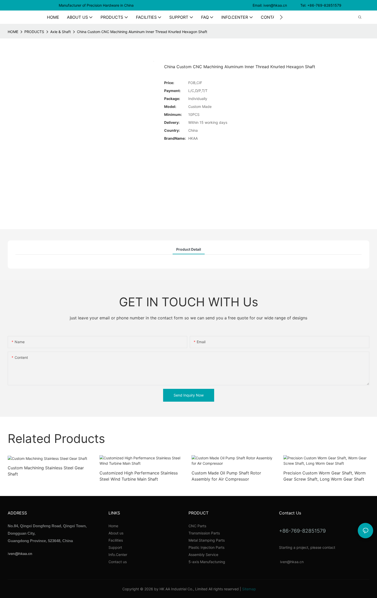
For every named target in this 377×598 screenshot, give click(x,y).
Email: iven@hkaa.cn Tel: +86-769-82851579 (297, 5)
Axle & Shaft (60, 31)
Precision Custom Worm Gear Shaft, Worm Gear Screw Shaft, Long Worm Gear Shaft (324, 476)
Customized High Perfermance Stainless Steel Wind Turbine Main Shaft (139, 476)
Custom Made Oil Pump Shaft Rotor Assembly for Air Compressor (226, 476)
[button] (281, 17)
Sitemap (249, 589)
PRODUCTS (34, 31)
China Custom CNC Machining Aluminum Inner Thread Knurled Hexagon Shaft (142, 31)
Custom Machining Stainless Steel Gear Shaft (46, 471)
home (13, 31)
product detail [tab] (188, 249)
